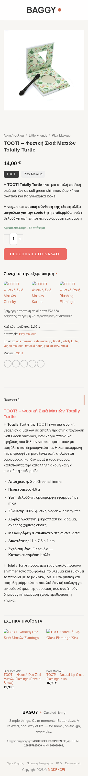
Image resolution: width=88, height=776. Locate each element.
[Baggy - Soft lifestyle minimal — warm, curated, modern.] (44, 10)
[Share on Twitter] (24, 363)
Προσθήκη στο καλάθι (35, 254)
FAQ (59, 763)
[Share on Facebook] (16, 363)
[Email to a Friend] (32, 363)
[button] (6, 10)
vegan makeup (13, 346)
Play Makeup (61, 135)
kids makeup (24, 341)
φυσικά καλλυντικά (56, 346)
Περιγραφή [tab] (11, 399)
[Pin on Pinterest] (40, 363)
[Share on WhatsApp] (7, 363)
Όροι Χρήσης (15, 763)
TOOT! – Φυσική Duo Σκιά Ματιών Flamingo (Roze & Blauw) (22, 679)
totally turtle (70, 341)
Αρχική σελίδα (14, 135)
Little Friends (38, 135)
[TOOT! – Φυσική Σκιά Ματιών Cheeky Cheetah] (16, 293)
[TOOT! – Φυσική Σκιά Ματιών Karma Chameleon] (44, 293)
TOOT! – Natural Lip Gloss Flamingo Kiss (65, 676)
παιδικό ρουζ (33, 346)
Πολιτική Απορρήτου (40, 763)
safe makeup (42, 341)
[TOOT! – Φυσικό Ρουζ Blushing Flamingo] (72, 293)
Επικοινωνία (73, 763)
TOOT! (11, 174)
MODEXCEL (57, 770)
